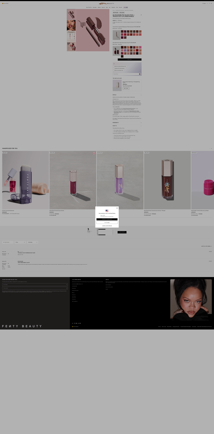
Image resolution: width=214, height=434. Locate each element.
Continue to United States (107, 219)
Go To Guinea (107, 222)
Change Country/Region (107, 225)
